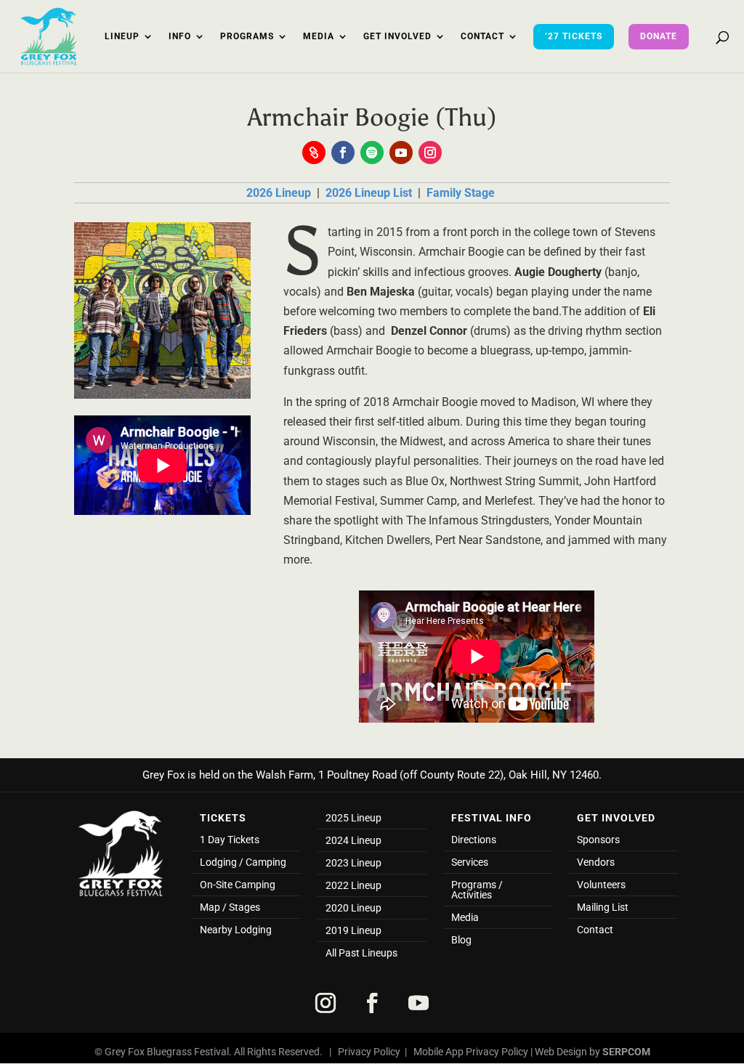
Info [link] (180, 36)
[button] (314, 152)
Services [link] (469, 862)
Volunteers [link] (601, 885)
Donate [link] (658, 36)
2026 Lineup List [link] (370, 193)
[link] (48, 35)
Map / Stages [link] (230, 907)
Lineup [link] (122, 36)
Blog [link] (461, 940)
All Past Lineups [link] (361, 953)
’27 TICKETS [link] (573, 36)
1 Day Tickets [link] (229, 839)
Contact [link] (482, 36)
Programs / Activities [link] (477, 890)
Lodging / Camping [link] (243, 862)
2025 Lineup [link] (353, 818)
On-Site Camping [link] (237, 885)
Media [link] (318, 36)
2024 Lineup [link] (353, 840)
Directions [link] (473, 839)
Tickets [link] (223, 818)
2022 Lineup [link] (353, 885)
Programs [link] (247, 36)
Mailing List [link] (602, 907)
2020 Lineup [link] (353, 908)
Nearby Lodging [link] (236, 930)
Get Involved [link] (397, 36)
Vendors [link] (596, 862)
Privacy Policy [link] (369, 1051)
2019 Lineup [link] (353, 930)
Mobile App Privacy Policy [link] (470, 1051)
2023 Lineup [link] (353, 863)
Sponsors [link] (598, 839)
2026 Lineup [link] (280, 193)
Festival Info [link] (491, 818)
